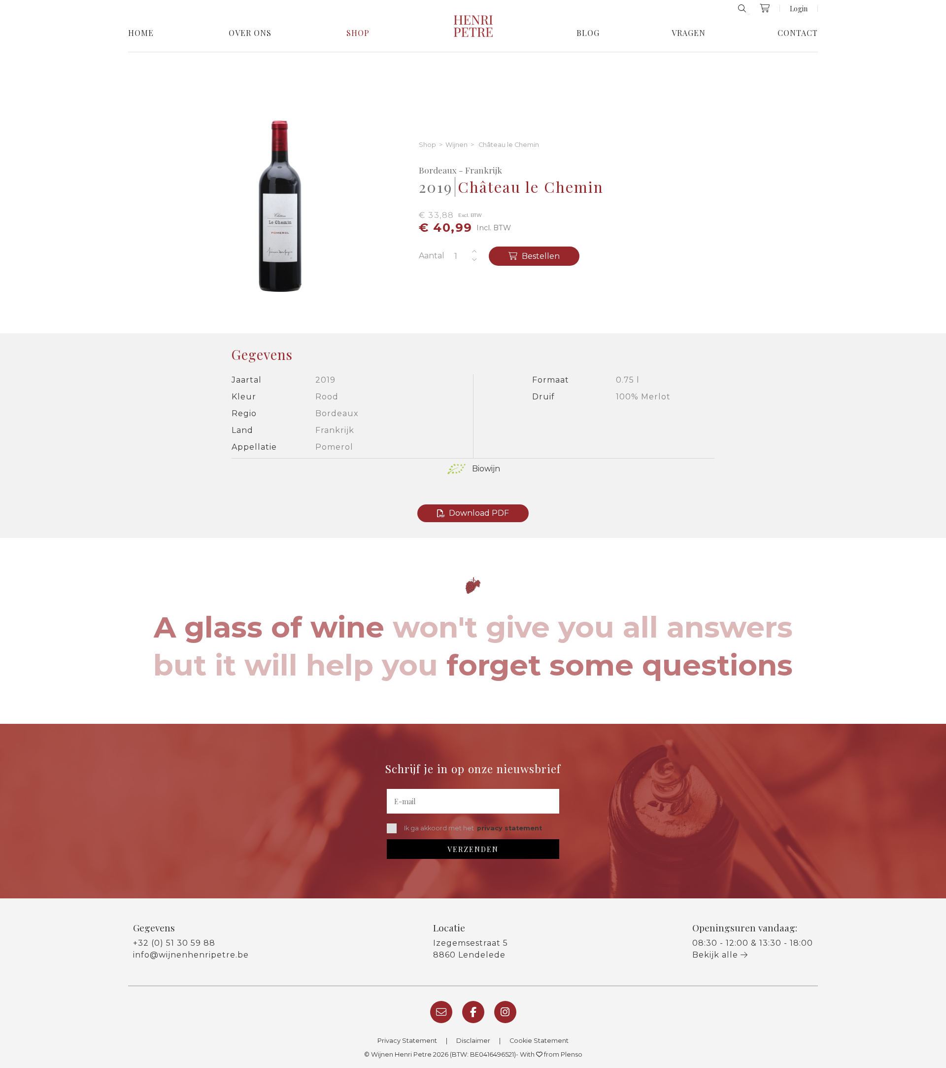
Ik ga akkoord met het (473, 828)
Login (799, 8)
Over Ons (250, 33)
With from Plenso (551, 1054)
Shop (358, 33)
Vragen (689, 33)
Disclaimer (473, 1040)
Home (141, 33)
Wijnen (456, 145)
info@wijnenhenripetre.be (191, 955)
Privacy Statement (407, 1040)
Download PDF (479, 513)
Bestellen (540, 256)
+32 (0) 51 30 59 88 (174, 943)
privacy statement (509, 828)
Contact (797, 33)
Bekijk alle (716, 955)
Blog (588, 33)
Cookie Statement (539, 1040)
